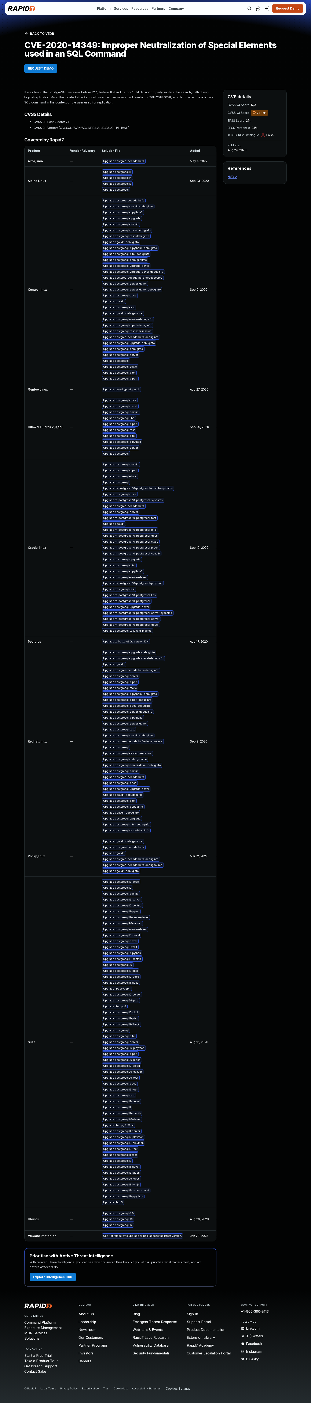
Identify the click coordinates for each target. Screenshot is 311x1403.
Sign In (192, 1314)
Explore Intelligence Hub (52, 1277)
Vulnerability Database (151, 1345)
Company (176, 8)
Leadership (87, 1322)
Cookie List (121, 1388)
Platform (104, 8)
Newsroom (87, 1330)
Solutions (31, 1338)
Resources (139, 8)
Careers (84, 1361)
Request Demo (288, 8)
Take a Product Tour (41, 1361)
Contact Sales (35, 1371)
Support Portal (199, 1322)
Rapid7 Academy (200, 1345)
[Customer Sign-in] (267, 8)
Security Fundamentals (151, 1353)
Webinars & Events (148, 1330)
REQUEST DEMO (41, 68)
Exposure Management (43, 1328)
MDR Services (35, 1333)
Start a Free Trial (38, 1355)
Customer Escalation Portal (209, 1353)
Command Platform (40, 1322)
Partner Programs (93, 1345)
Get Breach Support (40, 1366)
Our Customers (90, 1337)
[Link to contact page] (258, 8)
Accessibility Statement (146, 1388)
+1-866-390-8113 (255, 1311)
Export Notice (90, 1388)
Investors (86, 1353)
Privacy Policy (69, 1388)
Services (121, 8)
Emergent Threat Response (155, 1322)
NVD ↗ (232, 177)
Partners (158, 8)
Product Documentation (206, 1330)
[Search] (249, 8)
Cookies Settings (178, 1388)
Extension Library (201, 1337)
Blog (136, 1314)
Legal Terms (48, 1388)
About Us (86, 1314)
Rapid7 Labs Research (151, 1337)
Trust (106, 1388)
